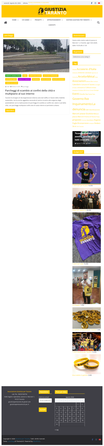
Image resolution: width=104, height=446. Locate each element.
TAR (78, 126)
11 (61, 412)
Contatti (52, 25)
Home (14, 20)
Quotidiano (90, 120)
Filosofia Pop (83, 94)
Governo (78, 99)
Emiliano (81, 90)
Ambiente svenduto (84, 73)
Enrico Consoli (90, 90)
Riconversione (83, 123)
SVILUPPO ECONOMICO (58, 79)
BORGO (25, 75)
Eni (85, 90)
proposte (76, 119)
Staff (8, 86)
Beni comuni (94, 81)
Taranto (81, 126)
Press (98, 117)
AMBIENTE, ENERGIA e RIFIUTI (13, 75)
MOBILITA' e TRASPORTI (24, 79)
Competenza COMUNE (35, 75)
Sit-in (74, 126)
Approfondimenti (54, 20)
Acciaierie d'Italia (86, 69)
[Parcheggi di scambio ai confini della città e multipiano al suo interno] (36, 55)
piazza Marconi (78, 116)
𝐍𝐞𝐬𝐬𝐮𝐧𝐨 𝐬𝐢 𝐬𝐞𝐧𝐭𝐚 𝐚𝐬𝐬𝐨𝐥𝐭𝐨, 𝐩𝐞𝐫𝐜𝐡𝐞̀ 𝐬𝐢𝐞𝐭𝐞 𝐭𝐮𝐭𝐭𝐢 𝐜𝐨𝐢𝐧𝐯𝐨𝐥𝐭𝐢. (85, 136)
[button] (17, 20)
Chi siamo (25, 20)
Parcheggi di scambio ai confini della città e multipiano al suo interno (30, 92)
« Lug (56, 430)
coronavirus (81, 87)
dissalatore (75, 90)
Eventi (75, 93)
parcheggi (26, 86)
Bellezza (88, 81)
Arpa (96, 77)
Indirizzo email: (44, 397)
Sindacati (91, 123)
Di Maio (94, 87)
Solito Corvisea (46, 79)
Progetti (38, 20)
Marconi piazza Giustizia (82, 113)
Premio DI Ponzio (90, 117)
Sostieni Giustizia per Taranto (78, 20)
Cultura (88, 87)
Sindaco (97, 123)
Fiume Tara (91, 94)
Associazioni (79, 81)
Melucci (96, 114)
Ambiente (74, 73)
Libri (87, 109)
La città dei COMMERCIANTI (51, 75)
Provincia (83, 120)
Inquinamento (82, 104)
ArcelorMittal (86, 76)
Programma (36, 79)
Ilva (86, 99)
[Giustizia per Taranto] (5, 22)
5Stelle (74, 69)
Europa (96, 90)
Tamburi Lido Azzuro (11, 83)
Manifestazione (94, 110)
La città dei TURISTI (11, 79)
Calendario (76, 84)
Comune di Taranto (88, 84)
